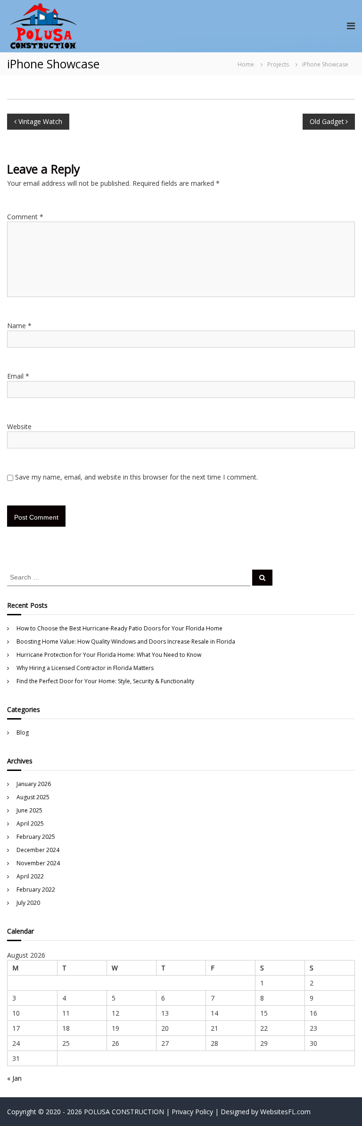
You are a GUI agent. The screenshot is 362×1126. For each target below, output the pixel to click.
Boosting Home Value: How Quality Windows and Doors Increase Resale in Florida (125, 642)
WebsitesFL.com (285, 1111)
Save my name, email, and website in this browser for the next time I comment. (136, 476)
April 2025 (30, 824)
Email (18, 376)
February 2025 (35, 837)
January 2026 (33, 784)
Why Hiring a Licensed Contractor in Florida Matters (85, 668)
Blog (22, 733)
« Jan (14, 1078)
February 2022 (35, 890)
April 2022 (30, 876)
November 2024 (38, 863)
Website (19, 426)
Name (19, 325)
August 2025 (32, 797)
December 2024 (37, 850)
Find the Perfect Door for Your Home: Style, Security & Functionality (105, 681)
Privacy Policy (192, 1111)
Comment (25, 216)
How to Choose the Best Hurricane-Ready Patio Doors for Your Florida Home (119, 628)
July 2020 (28, 903)
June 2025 (29, 810)
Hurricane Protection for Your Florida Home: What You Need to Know (108, 655)
